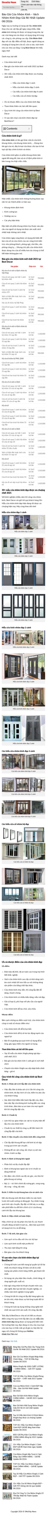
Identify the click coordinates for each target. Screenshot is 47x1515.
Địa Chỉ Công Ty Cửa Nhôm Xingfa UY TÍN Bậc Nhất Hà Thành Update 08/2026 (28, 1495)
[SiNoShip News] (9, 2)
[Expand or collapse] (28, 129)
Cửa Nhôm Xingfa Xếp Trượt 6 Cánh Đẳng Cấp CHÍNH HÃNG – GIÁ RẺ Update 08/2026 (27, 1456)
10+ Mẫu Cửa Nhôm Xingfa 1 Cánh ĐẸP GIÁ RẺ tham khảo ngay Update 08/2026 (27, 1447)
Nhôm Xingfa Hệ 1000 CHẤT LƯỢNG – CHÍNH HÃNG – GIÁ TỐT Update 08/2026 (28, 1369)
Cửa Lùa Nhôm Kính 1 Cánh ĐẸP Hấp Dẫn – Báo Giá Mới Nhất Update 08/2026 (28, 1388)
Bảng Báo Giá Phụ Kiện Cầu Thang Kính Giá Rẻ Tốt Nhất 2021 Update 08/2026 (28, 1348)
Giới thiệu (36, 1)
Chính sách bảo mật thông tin (31, 6)
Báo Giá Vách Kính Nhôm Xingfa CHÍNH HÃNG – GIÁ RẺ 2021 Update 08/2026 (28, 1398)
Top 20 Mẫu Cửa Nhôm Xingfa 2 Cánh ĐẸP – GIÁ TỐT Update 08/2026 (28, 1475)
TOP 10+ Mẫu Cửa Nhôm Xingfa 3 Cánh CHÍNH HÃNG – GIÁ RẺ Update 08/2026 (28, 1466)
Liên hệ (24, 10)
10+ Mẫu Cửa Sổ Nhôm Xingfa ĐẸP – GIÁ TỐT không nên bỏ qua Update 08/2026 (28, 1486)
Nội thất (14, 1341)
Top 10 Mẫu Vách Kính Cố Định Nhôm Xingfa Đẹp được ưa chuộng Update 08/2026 (28, 1417)
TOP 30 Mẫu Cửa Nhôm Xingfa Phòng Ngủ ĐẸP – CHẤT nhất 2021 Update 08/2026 (28, 1378)
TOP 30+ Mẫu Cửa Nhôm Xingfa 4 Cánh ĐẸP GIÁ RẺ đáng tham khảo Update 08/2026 (27, 1427)
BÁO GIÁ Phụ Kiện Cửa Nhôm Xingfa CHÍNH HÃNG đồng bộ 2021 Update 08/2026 (28, 1437)
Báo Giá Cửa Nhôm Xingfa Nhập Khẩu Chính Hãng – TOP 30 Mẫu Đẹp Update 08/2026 (28, 1359)
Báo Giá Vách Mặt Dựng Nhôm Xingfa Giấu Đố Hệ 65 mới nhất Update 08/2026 (28, 1408)
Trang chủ (24, 1)
